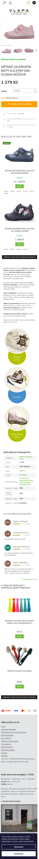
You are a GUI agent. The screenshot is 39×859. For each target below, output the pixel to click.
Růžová (22, 471)
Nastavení (18, 847)
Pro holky (23, 475)
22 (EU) (12, 249)
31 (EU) (25, 191)
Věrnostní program (8, 750)
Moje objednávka (7, 735)
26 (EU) (6, 191)
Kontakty (4, 756)
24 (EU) (25, 249)
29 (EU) (12, 191)
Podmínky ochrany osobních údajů (13, 732)
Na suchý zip (24, 478)
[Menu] (34, 3)
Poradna (4, 753)
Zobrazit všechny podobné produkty (19, 257)
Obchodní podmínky (8, 729)
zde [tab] (8, 121)
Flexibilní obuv (25, 484)
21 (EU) (6, 249)
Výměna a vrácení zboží (9, 741)
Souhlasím (18, 854)
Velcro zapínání (25, 482)
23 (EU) (19, 249)
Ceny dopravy (6, 744)
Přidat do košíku (21, 104)
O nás (3, 726)
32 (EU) (31, 191)
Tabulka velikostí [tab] (11, 98)
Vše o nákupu (6, 738)
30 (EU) (19, 191)
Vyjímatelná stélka (26, 480)
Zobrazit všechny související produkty (19, 697)
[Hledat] (4, 3)
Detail (19, 186)
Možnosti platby (7, 747)
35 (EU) (6, 193)
